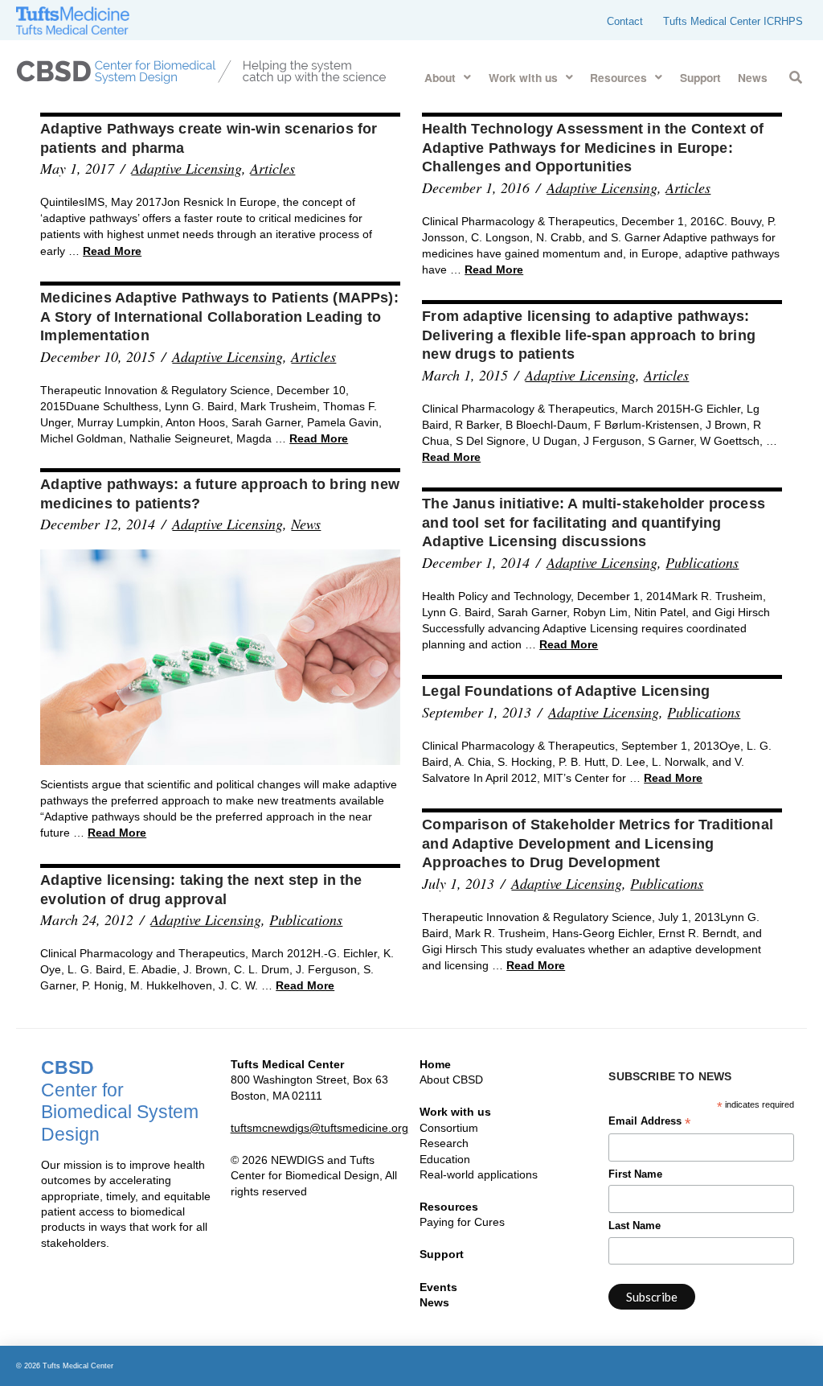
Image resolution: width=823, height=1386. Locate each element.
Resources (449, 1206)
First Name (635, 1174)
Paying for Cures (462, 1221)
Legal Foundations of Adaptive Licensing (566, 691)
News (306, 523)
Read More (112, 251)
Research (444, 1143)
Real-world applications (479, 1174)
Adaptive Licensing (186, 168)
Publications (702, 562)
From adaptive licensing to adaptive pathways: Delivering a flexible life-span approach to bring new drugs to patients (588, 335)
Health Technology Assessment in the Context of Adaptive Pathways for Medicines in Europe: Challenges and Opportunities (593, 148)
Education (445, 1159)
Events (438, 1287)
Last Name (634, 1226)
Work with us (455, 1111)
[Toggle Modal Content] (795, 74)
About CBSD (451, 1079)
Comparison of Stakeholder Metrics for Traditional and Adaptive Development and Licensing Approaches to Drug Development (597, 843)
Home (435, 1064)
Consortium (449, 1127)
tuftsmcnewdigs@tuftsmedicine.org (319, 1127)
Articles (272, 168)
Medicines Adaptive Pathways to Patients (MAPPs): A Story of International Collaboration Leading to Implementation (219, 316)
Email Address (649, 1123)
